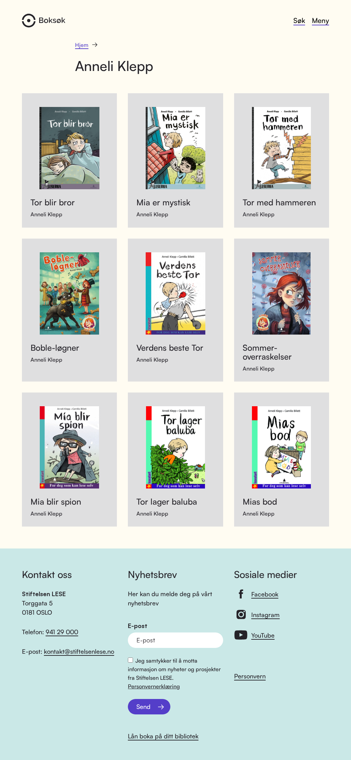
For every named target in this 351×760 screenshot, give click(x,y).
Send (143, 706)
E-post (137, 625)
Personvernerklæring (154, 686)
